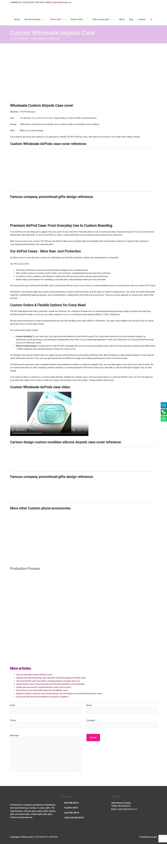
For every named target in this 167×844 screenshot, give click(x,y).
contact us (39, 380)
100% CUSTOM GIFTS (74, 818)
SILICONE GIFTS (71, 803)
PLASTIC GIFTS (71, 808)
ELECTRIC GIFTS (71, 813)
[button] (151, 19)
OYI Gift (137, 377)
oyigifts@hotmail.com (61, 2)
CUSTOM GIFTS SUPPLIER (46, 837)
